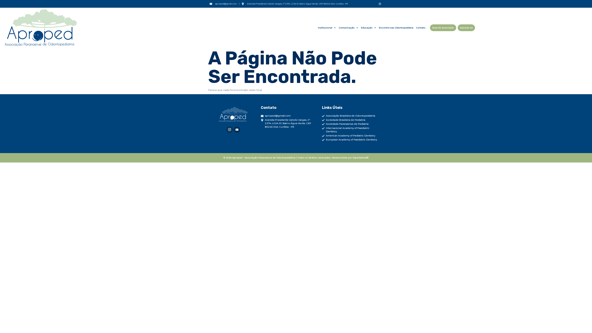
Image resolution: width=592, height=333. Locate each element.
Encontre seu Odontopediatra (396, 27)
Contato (421, 27)
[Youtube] (237, 130)
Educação (366, 27)
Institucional (325, 27)
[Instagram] (380, 4)
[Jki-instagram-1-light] (229, 130)
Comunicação (347, 27)
